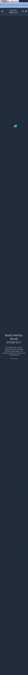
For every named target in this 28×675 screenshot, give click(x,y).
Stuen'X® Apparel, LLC (13, 11)
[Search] (23, 11)
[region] (14, 5)
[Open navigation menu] (2, 11)
